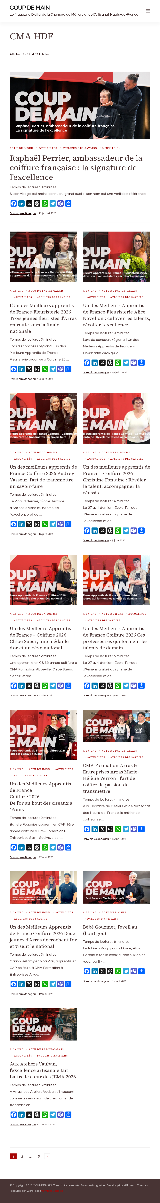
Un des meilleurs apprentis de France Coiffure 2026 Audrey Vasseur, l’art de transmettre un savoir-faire (43, 476)
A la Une (16, 290)
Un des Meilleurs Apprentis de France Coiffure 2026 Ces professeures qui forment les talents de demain (115, 638)
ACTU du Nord (21, 148)
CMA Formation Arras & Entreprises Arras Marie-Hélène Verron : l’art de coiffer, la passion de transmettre (111, 778)
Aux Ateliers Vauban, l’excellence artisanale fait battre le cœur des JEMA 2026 (43, 1070)
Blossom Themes (136, 1185)
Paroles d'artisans (102, 918)
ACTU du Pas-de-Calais (46, 290)
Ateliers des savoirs (79, 148)
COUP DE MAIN (30, 8)
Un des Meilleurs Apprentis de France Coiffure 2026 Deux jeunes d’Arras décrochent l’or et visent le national (43, 936)
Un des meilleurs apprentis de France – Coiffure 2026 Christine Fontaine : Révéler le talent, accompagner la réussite (116, 480)
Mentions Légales (52, 1191)
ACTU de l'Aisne (114, 912)
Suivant (47, 1156)
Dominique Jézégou (23, 213)
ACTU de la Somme (42, 452)
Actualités (47, 148)
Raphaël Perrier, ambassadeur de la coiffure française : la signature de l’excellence (76, 167)
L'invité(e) (111, 148)
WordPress (34, 1191)
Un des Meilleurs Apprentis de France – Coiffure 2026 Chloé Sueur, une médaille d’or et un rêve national (40, 638)
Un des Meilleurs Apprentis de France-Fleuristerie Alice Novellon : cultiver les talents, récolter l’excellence (116, 315)
